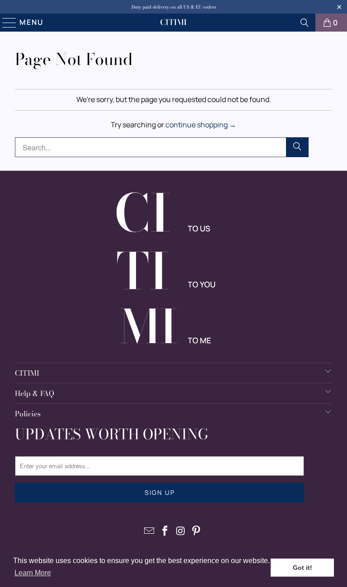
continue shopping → (200, 125)
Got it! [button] (302, 567)
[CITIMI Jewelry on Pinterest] (196, 531)
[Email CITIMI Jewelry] (149, 531)
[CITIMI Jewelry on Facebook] (165, 531)
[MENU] (5, 23)
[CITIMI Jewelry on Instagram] (181, 531)
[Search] (304, 23)
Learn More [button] (32, 573)
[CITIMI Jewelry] (173, 23)
